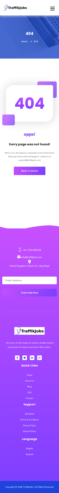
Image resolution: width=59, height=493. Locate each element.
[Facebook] (17, 357)
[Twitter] (24, 357)
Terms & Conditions (29, 419)
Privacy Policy (29, 425)
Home (24, 41)
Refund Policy (29, 431)
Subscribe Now (29, 292)
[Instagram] (39, 357)
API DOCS (29, 413)
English (29, 448)
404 (36, 41)
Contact (29, 398)
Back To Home (29, 170)
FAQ (30, 392)
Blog (29, 386)
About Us (29, 380)
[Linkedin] (32, 357)
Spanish (29, 454)
